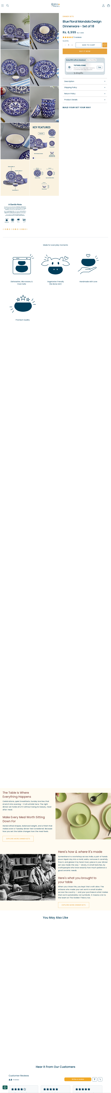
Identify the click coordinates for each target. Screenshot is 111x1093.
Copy (99, 67)
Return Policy (69, 93)
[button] (108, 5)
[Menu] (2, 5)
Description (69, 81)
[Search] (7, 5)
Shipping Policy (70, 87)
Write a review (78, 1079)
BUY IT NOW (84, 51)
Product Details (70, 99)
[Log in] (103, 5)
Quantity (66, 41)
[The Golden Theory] (55, 5)
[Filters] (94, 1079)
